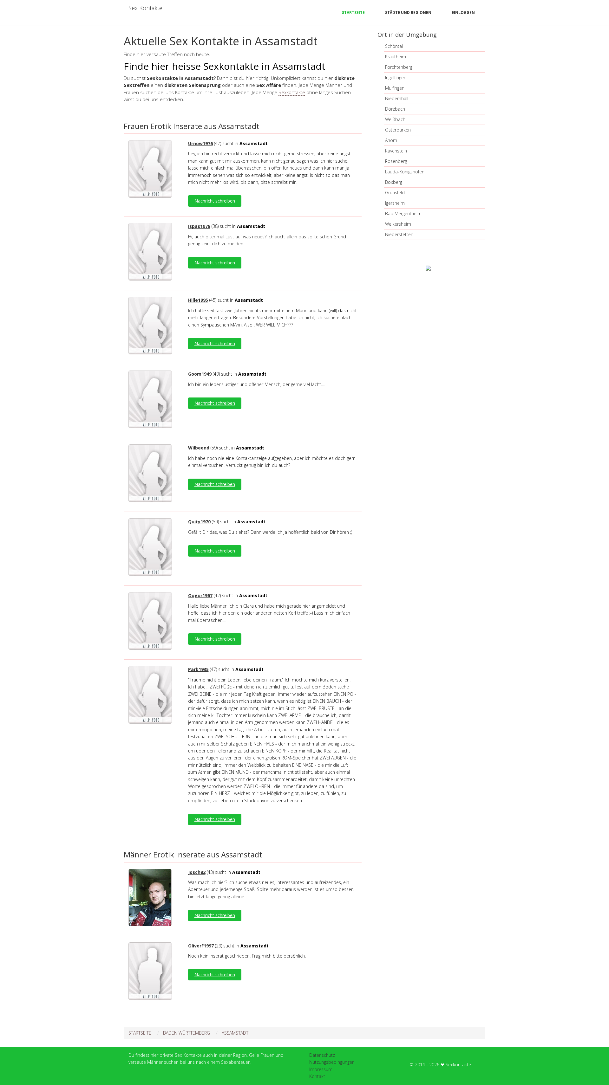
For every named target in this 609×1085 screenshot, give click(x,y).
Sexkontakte (291, 92)
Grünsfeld (395, 193)
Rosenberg (396, 161)
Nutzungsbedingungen (332, 1062)
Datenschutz (322, 1055)
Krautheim (395, 57)
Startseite (353, 12)
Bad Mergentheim (403, 213)
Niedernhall (396, 98)
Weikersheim (398, 224)
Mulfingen (394, 88)
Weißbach (395, 119)
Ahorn (391, 140)
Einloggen (463, 12)
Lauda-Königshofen (404, 172)
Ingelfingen (395, 77)
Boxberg (393, 182)
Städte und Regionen (408, 12)
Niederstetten (399, 234)
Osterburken (398, 130)
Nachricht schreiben (214, 201)
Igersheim (395, 203)
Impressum (320, 1069)
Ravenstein (396, 151)
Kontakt (317, 1076)
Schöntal (394, 46)
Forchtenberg (398, 67)
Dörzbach (395, 109)
